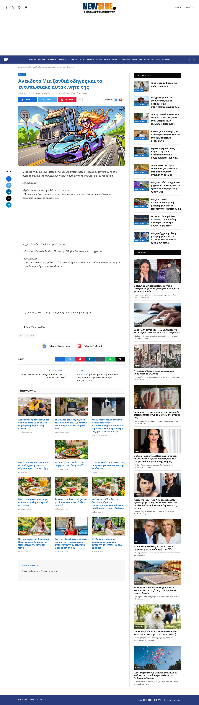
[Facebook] (9, 179)
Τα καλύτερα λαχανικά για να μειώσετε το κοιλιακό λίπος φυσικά (71, 502)
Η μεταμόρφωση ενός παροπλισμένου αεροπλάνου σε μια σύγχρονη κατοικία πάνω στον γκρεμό (165, 153)
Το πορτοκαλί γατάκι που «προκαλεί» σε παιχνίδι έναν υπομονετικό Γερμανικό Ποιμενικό (165, 119)
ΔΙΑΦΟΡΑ (52, 59)
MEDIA (115, 59)
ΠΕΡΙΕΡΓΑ (62, 59)
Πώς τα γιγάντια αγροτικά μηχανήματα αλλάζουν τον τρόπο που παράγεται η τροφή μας (165, 187)
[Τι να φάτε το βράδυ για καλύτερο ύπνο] (141, 86)
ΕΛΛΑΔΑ (32, 59)
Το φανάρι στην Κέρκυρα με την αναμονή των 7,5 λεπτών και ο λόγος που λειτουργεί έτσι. (71, 424)
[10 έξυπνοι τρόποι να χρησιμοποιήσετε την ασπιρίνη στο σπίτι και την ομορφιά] (108, 526)
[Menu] (6, 60)
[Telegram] (9, 205)
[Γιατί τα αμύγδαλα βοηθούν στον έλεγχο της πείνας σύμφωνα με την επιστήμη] (34, 449)
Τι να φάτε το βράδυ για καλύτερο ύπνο (164, 84)
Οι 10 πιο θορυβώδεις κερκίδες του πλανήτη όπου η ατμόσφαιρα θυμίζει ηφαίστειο (163, 221)
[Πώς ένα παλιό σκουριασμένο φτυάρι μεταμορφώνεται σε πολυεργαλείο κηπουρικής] (141, 203)
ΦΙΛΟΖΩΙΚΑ (137, 59)
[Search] (193, 60)
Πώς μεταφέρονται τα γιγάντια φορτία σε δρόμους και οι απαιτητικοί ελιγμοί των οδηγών (165, 102)
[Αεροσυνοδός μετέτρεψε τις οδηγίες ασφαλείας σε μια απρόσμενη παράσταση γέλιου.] (34, 406)
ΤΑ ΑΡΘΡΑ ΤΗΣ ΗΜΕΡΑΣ (149, 700)
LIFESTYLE (72, 59)
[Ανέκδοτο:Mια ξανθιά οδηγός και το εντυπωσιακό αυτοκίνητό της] (71, 136)
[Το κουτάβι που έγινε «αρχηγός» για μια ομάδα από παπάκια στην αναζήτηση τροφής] (141, 169)
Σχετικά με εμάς (172, 700)
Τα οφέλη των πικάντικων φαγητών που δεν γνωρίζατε (71, 464)
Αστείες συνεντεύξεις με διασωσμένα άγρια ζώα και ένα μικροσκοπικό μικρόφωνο (166, 136)
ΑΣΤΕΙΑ (99, 59)
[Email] (9, 198)
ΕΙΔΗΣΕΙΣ (166, 59)
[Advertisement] (99, 35)
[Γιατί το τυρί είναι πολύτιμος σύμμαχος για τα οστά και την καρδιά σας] (108, 449)
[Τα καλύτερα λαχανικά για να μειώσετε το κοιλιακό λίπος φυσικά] (71, 486)
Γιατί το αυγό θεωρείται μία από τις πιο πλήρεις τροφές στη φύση (33, 502)
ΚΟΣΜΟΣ (42, 59)
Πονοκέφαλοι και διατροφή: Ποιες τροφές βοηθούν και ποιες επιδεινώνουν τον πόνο (33, 543)
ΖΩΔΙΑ (107, 59)
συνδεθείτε (53, 571)
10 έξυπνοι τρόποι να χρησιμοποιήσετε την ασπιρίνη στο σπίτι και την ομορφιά (107, 543)
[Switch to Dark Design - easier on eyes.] (189, 59)
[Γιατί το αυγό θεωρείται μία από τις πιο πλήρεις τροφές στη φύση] (34, 486)
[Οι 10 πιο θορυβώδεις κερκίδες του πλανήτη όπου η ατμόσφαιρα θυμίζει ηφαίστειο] (141, 220)
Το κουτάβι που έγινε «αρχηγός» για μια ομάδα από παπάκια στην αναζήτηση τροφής (164, 170)
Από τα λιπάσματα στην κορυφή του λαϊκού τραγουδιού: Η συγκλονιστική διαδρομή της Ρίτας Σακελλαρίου (97, 377)
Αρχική (21, 67)
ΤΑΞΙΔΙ (82, 59)
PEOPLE (90, 59)
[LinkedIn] (9, 192)
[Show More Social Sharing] (80, 99)
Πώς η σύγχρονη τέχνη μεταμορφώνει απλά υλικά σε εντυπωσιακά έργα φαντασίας (163, 238)
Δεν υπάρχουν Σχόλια (67, 93)
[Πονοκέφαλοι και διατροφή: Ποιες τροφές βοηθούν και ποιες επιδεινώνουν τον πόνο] (34, 526)
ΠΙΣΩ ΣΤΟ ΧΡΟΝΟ (152, 59)
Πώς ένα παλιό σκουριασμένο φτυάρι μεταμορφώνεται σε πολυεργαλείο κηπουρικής (166, 204)
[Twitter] (9, 185)
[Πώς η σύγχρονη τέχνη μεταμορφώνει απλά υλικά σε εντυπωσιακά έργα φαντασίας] (141, 237)
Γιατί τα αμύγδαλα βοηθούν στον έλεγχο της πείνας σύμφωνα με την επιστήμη (33, 465)
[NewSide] (99, 7)
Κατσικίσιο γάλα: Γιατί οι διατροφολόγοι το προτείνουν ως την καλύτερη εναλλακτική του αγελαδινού (108, 503)
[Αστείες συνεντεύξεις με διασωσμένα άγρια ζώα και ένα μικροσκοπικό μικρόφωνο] (141, 135)
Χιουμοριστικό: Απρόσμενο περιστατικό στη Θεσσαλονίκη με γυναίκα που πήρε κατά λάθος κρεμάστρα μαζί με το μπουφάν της (108, 425)
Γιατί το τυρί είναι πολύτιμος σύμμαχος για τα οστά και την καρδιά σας (108, 465)
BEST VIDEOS (140, 105)
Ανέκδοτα (29, 336)
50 (21, 336)
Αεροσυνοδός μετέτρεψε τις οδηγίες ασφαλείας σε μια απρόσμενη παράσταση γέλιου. (33, 424)
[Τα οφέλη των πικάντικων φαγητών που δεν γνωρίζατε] (71, 449)
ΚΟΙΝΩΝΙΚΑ (124, 59)
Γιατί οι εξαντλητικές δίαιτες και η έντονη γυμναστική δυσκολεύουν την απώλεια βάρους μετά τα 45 (71, 543)
